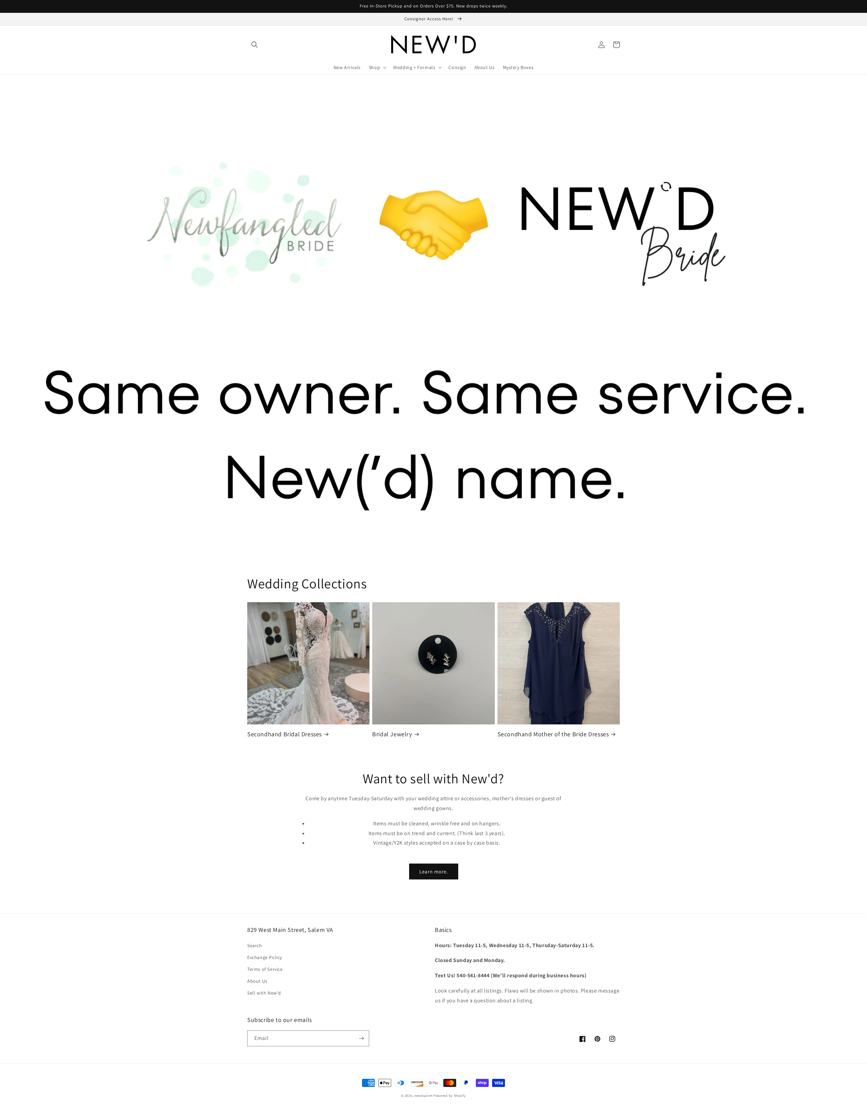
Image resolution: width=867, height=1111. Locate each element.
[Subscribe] (361, 1038)
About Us (257, 981)
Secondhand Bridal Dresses (284, 734)
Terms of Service (265, 969)
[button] (254, 44)
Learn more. (433, 871)
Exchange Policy (264, 957)
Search (254, 945)
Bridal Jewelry (392, 734)
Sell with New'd (264, 993)
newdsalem (423, 1095)
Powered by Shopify (450, 1095)
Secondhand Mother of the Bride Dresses (553, 734)
